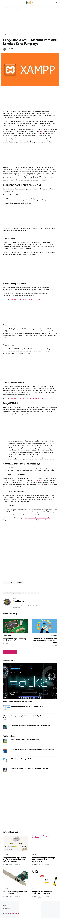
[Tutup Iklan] (39, 899)
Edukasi (11, 8)
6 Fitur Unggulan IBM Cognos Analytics (22, 759)
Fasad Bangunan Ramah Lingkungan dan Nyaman (25, 739)
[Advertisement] (30, 23)
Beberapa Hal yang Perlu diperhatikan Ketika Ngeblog (26, 716)
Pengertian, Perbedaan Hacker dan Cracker (18, 701)
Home (4, 905)
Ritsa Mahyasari (12, 48)
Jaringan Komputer (8, 35)
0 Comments (17, 50)
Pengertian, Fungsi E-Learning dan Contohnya (26, 299)
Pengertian (17, 8)
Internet (42, 131)
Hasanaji (6, 864)
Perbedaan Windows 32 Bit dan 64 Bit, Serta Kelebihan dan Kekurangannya (32, 749)
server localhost (37, 480)
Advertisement (6, 908)
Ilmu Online (5, 8)
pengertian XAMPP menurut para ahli (37, 518)
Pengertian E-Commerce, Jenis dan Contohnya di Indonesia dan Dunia (45, 640)
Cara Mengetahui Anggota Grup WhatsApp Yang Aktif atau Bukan (30, 725)
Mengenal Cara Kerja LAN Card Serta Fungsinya (15, 892)
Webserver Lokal (9, 582)
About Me (5, 907)
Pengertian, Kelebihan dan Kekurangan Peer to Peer (28, 398)
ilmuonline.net (13, 913)
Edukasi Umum (7, 635)
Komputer (35, 888)
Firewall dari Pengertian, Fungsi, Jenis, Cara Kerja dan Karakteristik (44, 859)
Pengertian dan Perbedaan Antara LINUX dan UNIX (42, 892)
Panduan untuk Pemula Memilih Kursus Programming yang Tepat (29, 768)
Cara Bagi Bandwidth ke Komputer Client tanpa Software (27, 706)
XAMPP (19, 582)
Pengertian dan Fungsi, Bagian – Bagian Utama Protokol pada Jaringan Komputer (15, 859)
